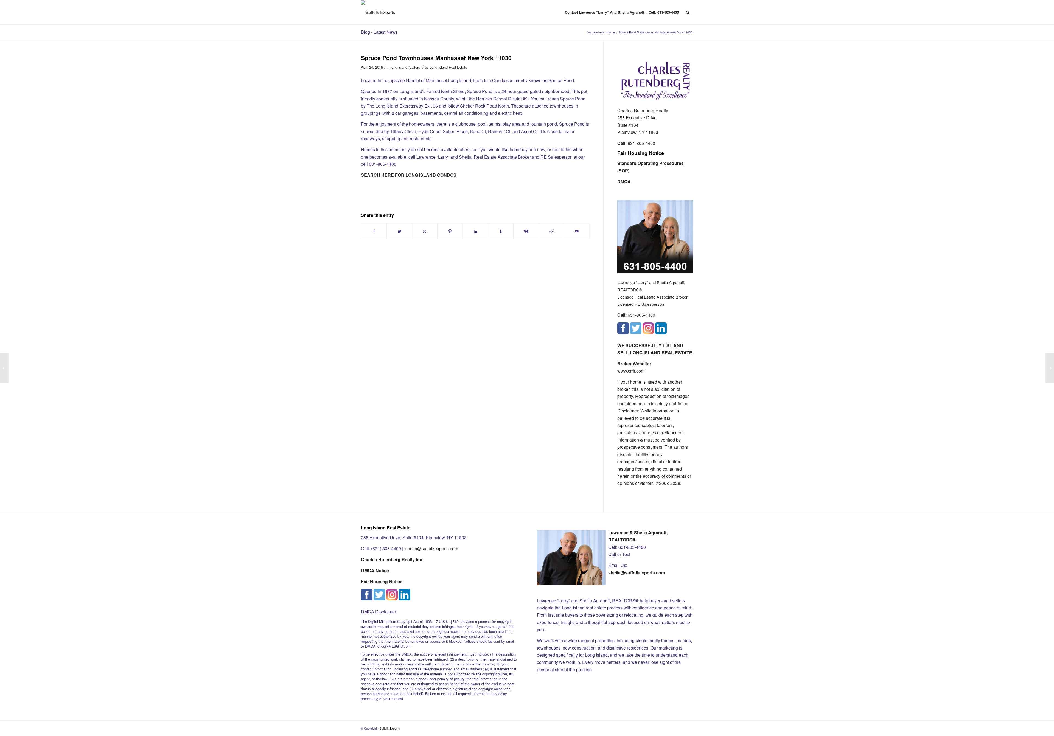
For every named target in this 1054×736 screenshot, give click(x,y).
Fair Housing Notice (640, 153)
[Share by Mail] (576, 231)
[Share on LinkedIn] (475, 231)
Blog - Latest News (379, 32)
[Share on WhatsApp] (424, 231)
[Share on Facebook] (373, 231)
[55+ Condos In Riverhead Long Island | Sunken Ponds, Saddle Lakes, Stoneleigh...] (4, 368)
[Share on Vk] (526, 231)
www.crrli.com (630, 371)
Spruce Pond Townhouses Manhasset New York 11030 (436, 58)
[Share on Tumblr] (500, 231)
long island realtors (405, 67)
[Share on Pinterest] (450, 231)
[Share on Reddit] (551, 231)
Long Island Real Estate (448, 67)
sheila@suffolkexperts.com (431, 548)
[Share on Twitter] (399, 231)
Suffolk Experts (390, 728)
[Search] (687, 12)
